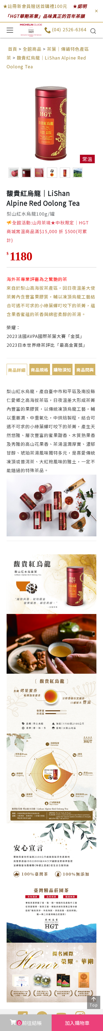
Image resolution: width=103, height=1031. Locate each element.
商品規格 (39, 370)
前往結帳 (30, 1022)
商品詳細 (17, 370)
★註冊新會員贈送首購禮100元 (35, 6)
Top (94, 1005)
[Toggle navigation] (9, 30)
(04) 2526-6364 (69, 29)
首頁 (12, 49)
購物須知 (62, 370)
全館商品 (32, 49)
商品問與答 (85, 371)
